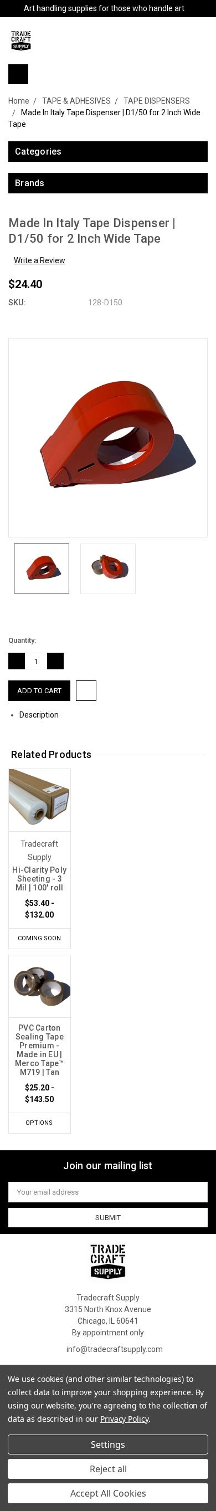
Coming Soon (39, 938)
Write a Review (39, 260)
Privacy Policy (124, 1418)
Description (39, 714)
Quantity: (22, 640)
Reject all (108, 1469)
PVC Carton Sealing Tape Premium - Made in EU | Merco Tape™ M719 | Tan (39, 1050)
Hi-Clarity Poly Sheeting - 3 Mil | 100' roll (39, 878)
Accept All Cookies (108, 1493)
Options (39, 1122)
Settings (108, 1444)
